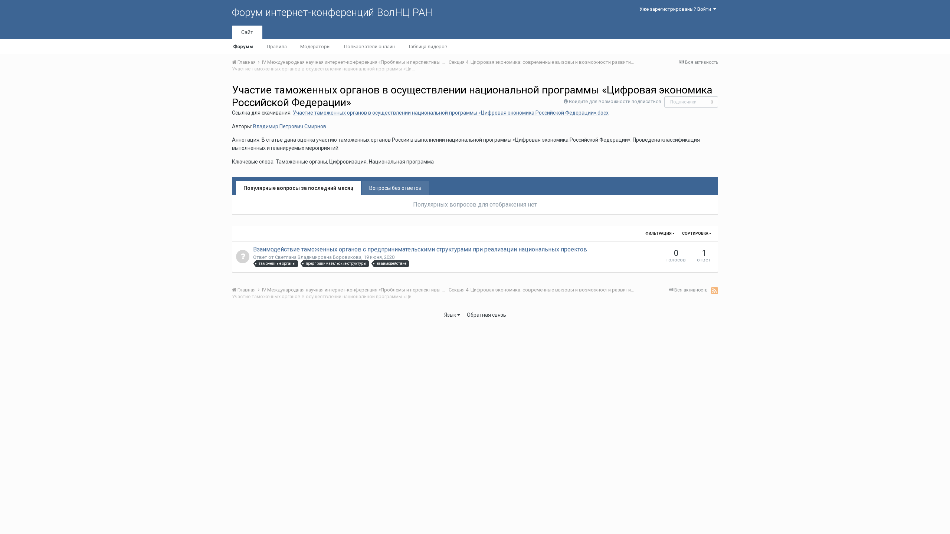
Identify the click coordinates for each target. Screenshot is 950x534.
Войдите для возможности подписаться (615, 101)
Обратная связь (486, 315)
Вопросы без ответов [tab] (395, 188)
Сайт (247, 32)
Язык (450, 315)
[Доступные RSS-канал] (714, 290)
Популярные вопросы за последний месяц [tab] (298, 188)
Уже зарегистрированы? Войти (676, 9)
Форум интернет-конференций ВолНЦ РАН (332, 12)
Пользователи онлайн (369, 46)
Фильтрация (658, 233)
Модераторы (315, 46)
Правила (277, 46)
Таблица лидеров (428, 46)
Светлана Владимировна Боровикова (318, 257)
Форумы (243, 46)
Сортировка (695, 233)
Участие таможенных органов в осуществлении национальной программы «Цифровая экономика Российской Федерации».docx (451, 113)
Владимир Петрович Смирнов (289, 126)
